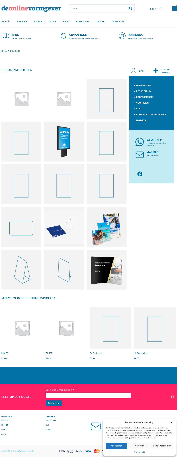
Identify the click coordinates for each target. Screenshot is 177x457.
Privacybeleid (139, 452)
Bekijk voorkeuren (162, 445)
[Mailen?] (140, 154)
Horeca (38, 21)
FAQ (47, 425)
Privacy (15, 451)
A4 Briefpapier (96, 353)
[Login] (161, 8)
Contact (49, 430)
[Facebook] (140, 174)
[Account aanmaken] (156, 70)
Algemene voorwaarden (26, 451)
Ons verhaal (51, 420)
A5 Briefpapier (140, 353)
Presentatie (82, 21)
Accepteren (116, 445)
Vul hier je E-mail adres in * (60, 389)
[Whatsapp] (140, 142)
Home (3, 51)
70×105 (49, 353)
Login (153, 9)
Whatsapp (154, 139)
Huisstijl (5, 21)
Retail (66, 21)
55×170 (4, 353)
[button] (171, 422)
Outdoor (100, 21)
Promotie (22, 21)
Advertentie (117, 21)
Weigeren (139, 445)
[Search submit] (130, 8)
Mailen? (153, 152)
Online (52, 21)
